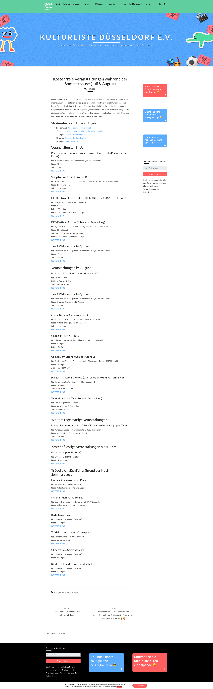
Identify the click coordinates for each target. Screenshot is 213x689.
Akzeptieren (140, 686)
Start (58, 4)
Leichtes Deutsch (135, 4)
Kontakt (148, 4)
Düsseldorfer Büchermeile (75, 134)
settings (119, 687)
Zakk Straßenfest (71, 141)
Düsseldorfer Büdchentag (75, 138)
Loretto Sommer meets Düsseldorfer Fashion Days (83, 131)
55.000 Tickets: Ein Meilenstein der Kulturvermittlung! (66, 612)
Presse (123, 4)
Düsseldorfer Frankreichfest (79, 128)
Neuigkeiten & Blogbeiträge (66, 592)
